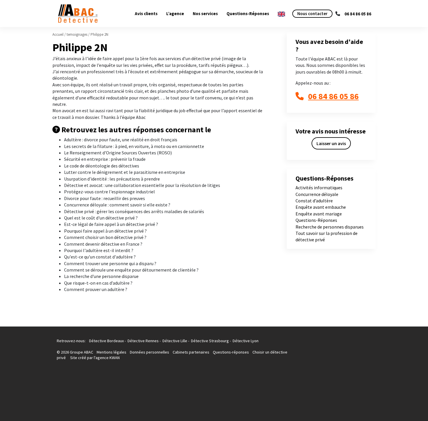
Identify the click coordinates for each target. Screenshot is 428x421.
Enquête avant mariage (319, 214)
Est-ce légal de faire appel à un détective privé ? (111, 224)
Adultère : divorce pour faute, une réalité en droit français (120, 139)
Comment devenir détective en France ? (103, 244)
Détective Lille (174, 340)
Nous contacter (312, 13)
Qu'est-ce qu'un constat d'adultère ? (100, 257)
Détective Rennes (143, 340)
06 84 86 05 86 (357, 14)
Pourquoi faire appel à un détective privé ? (105, 231)
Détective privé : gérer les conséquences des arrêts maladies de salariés (134, 211)
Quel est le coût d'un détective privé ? (101, 218)
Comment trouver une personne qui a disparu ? (110, 263)
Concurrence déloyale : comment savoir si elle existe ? (117, 205)
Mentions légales (112, 352)
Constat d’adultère (314, 201)
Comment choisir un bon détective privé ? (105, 237)
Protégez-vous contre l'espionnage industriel (109, 192)
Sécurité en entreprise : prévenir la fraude (105, 159)
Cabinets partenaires (191, 352)
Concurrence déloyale (317, 194)
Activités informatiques (319, 187)
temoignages (77, 34)
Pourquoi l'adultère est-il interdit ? (98, 250)
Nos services (205, 13)
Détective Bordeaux (106, 340)
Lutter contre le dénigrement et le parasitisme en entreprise (124, 172)
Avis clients (146, 13)
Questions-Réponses (248, 13)
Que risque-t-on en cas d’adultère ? (98, 283)
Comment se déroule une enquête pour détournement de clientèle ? (131, 270)
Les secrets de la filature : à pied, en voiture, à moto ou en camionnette (134, 146)
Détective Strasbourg (210, 340)
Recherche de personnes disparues (330, 227)
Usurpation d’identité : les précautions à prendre (112, 179)
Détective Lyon (246, 340)
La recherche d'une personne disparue (101, 276)
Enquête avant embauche (321, 207)
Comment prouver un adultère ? (95, 289)
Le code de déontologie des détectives (101, 166)
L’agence (175, 13)
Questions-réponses (231, 352)
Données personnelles (149, 352)
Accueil (57, 34)
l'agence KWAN (107, 357)
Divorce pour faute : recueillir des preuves (104, 198)
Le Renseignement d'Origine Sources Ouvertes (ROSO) (118, 153)
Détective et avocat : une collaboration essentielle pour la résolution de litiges (142, 185)
